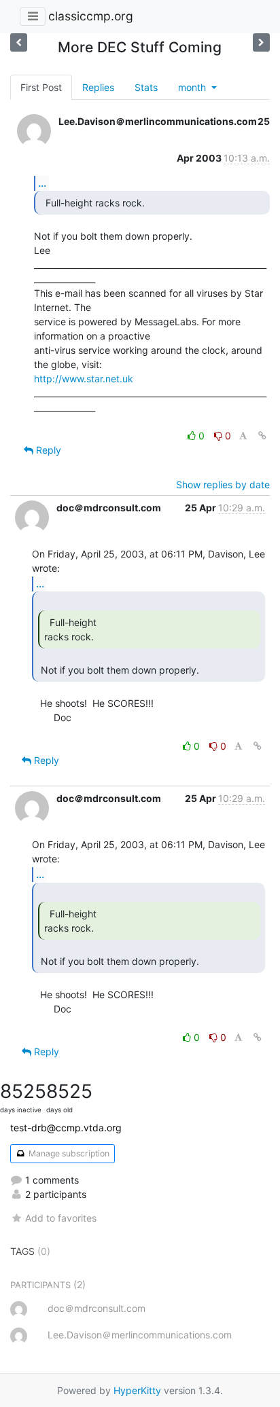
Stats (146, 87)
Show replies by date (223, 484)
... (42, 182)
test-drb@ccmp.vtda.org (66, 1127)
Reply (47, 450)
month (193, 87)
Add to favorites (61, 1218)
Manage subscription (68, 1153)
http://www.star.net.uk (83, 378)
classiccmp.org (90, 16)
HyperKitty (137, 1390)
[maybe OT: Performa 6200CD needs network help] (18, 42)
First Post (41, 87)
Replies (98, 87)
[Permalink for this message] (262, 435)
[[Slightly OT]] (261, 42)
